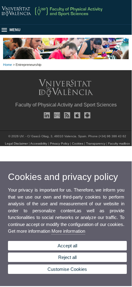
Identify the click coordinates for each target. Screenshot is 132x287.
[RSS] (65, 115)
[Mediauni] (55, 115)
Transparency (95, 143)
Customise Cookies (67, 269)
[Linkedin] (45, 115)
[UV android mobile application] (86, 115)
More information (68, 231)
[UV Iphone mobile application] (76, 115)
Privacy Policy (59, 143)
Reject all (67, 257)
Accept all (67, 245)
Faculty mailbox (119, 143)
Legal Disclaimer (16, 143)
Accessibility (38, 143)
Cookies (77, 143)
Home (7, 64)
